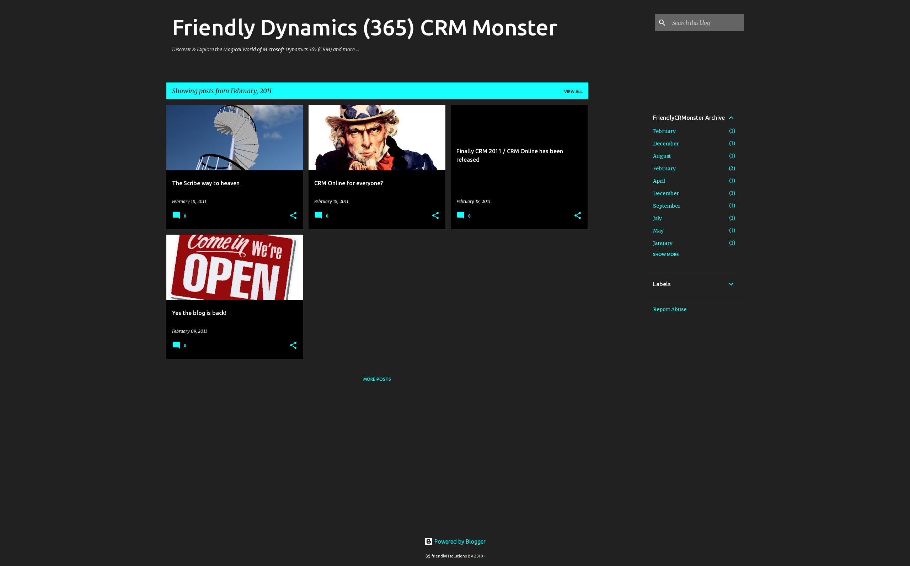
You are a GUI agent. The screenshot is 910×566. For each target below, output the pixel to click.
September (666, 206)
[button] (293, 216)
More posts (377, 379)
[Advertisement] (616, 211)
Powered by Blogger (459, 541)
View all (573, 91)
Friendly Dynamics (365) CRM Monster (364, 27)
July (657, 218)
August (662, 156)
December (666, 143)
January (663, 243)
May (658, 231)
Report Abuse (669, 309)
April (659, 181)
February (664, 131)
